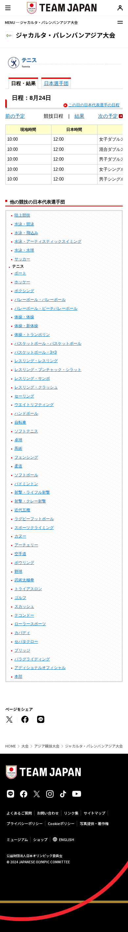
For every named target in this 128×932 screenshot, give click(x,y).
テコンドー (24, 615)
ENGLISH (66, 839)
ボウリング (24, 562)
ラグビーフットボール (34, 519)
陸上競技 (22, 215)
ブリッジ (22, 650)
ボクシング (24, 291)
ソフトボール (26, 475)
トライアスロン (28, 589)
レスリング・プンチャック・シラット (47, 369)
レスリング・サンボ (32, 378)
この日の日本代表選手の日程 (93, 105)
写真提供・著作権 (94, 823)
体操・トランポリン (32, 334)
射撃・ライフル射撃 (32, 492)
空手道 (20, 554)
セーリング (24, 396)
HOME (10, 746)
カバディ (22, 632)
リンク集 (71, 813)
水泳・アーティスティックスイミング (47, 241)
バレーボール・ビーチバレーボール (45, 308)
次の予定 (108, 116)
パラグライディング (32, 659)
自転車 (20, 422)
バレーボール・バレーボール (40, 299)
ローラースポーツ (30, 624)
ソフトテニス (26, 431)
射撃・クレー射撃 (30, 501)
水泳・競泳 (24, 224)
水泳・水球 (24, 250)
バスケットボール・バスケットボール (47, 343)
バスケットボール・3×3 (35, 352)
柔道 (18, 466)
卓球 (18, 440)
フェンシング (26, 457)
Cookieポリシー (61, 823)
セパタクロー (26, 641)
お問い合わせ (48, 813)
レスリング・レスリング (36, 361)
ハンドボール (26, 413)
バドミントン (26, 484)
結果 (79, 116)
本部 (18, 676)
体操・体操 (24, 317)
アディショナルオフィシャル (40, 667)
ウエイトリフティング (34, 404)
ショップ (40, 839)
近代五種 (22, 510)
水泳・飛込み (26, 233)
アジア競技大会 (46, 746)
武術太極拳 (24, 580)
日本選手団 (56, 83)
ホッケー (22, 282)
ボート (20, 273)
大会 (25, 746)
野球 (18, 571)
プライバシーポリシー (25, 823)
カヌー (20, 536)
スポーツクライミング (34, 527)
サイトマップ (94, 813)
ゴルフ (20, 597)
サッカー (22, 259)
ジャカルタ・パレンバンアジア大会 (94, 746)
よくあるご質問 (19, 813)
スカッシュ (24, 606)
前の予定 (15, 116)
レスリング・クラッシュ (36, 387)
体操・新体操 (26, 326)
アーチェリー (26, 545)
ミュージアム (17, 839)
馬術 (18, 448)
